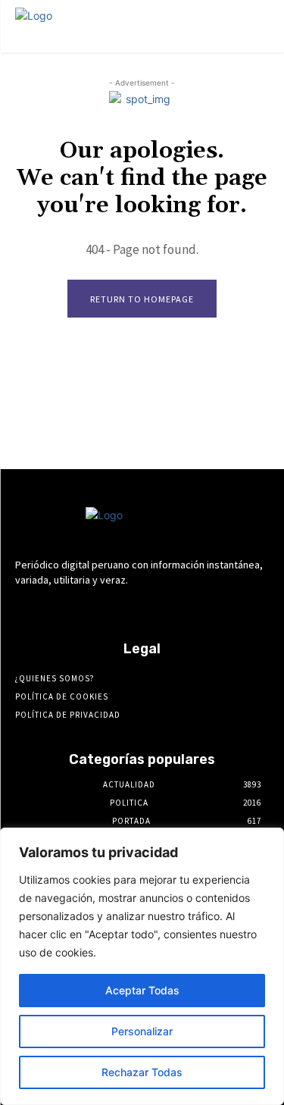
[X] (182, 608)
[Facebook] (75, 608)
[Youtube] (208, 608)
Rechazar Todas (142, 1072)
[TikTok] (155, 608)
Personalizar (142, 1031)
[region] (142, 966)
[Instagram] (101, 608)
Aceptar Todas (142, 990)
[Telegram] (128, 608)
